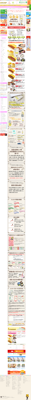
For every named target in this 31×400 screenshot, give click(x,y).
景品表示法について (19, 390)
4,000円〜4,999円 (2, 75)
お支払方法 (2, 99)
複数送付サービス (24, 379)
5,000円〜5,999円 (2, 76)
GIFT (1, 6)
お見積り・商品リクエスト (20, 393)
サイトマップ (1, 381)
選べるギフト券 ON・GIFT (3, 42)
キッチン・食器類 (2, 49)
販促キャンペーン (2, 65)
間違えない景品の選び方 (8, 382)
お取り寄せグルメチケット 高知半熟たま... (14, 369)
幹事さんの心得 (7, 379)
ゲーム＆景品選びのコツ (8, 381)
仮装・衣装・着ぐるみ (14, 382)
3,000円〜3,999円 (2, 74)
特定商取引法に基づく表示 (3, 106)
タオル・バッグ (19, 386)
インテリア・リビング (3, 47)
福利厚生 (2, 64)
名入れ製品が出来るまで (20, 392)
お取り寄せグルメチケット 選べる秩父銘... (10, 369)
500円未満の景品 (13, 386)
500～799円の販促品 (19, 379)
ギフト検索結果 (6, 8)
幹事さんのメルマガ (7, 386)
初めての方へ (1, 377)
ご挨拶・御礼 (2, 66)
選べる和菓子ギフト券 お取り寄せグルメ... (10, 362)
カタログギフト (24, 381)
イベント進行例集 (7, 384)
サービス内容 (24, 377)
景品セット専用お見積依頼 (3, 115)
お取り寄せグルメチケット (3, 41)
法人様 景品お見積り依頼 (3, 116)
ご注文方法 (2, 98)
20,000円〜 (2, 81)
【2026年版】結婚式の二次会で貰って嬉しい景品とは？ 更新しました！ (10, 5)
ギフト (3, 8)
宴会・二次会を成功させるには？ (9, 377)
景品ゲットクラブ (14, 376)
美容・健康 (2, 56)
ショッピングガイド (3, 376)
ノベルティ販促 (19, 376)
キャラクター (19, 388)
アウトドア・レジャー (3, 55)
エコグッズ (19, 382)
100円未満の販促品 (19, 377)
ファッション (2, 48)
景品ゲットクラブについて (14, 377)
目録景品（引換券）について (14, 388)
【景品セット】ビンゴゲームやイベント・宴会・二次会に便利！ (14, 380)
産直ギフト (24, 382)
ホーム (1, 8)
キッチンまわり (19, 384)
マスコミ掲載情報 (1, 379)
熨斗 (1, 105)
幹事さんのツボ (8, 376)
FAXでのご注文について (3, 117)
